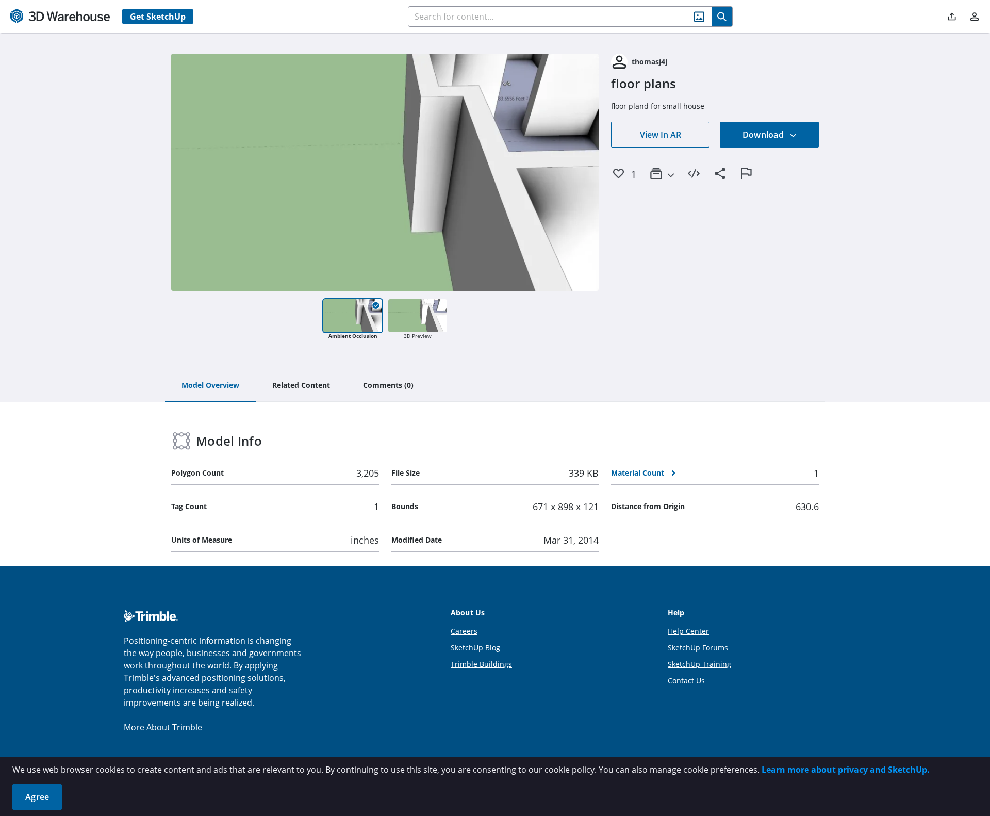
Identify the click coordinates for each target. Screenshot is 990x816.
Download (764, 134)
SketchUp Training (699, 664)
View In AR (660, 134)
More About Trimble (163, 727)
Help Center (688, 631)
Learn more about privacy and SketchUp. (846, 769)
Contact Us (686, 681)
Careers (464, 631)
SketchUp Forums (698, 647)
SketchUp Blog (475, 647)
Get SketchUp (158, 16)
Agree (37, 797)
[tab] (210, 386)
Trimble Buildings (481, 664)
